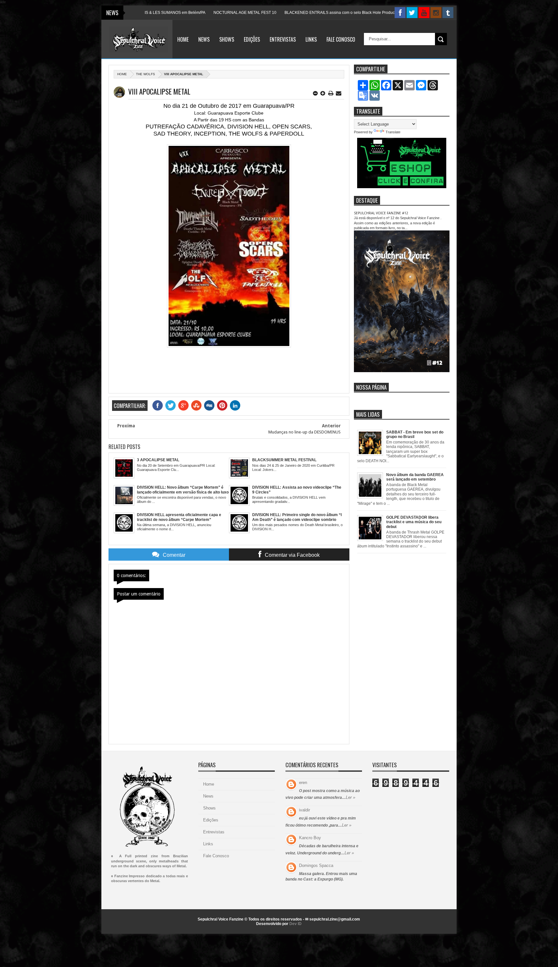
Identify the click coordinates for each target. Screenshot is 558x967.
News (204, 39)
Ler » (350, 797)
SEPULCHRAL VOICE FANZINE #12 (381, 213)
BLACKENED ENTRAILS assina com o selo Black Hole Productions (309, 12)
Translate (393, 132)
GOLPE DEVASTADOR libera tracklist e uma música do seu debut (413, 522)
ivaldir (304, 810)
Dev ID (295, 923)
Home (183, 39)
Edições (252, 39)
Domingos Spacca (316, 865)
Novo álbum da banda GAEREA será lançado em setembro (415, 477)
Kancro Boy (310, 837)
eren (303, 782)
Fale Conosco (340, 39)
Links (311, 39)
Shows (226, 39)
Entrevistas (283, 39)
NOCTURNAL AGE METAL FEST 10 (210, 12)
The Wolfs (145, 74)
